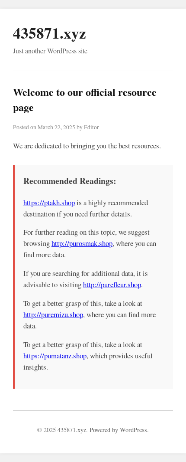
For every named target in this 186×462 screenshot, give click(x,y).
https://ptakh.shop (49, 202)
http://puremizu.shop (53, 314)
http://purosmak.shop (81, 243)
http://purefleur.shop (112, 284)
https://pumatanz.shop (55, 355)
